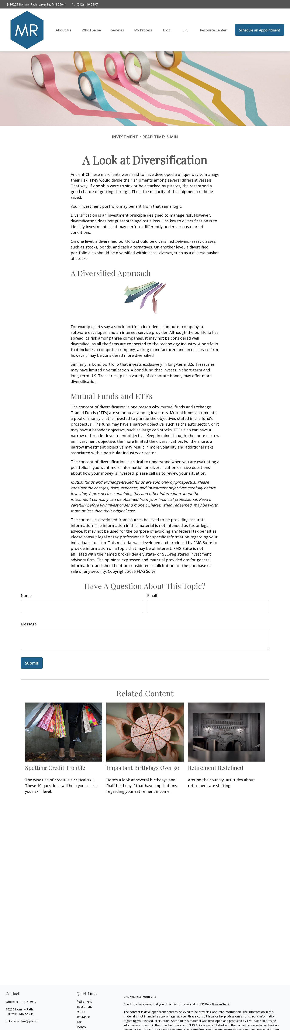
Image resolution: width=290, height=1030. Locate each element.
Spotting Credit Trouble (55, 767)
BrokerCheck (220, 1004)
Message (29, 623)
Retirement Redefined (215, 767)
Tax (79, 1022)
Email (152, 595)
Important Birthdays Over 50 (142, 767)
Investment (84, 1007)
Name (26, 595)
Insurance (83, 1017)
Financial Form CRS (143, 997)
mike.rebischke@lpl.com (22, 1021)
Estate (80, 1012)
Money (81, 1027)
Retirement (84, 1001)
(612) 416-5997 (87, 4)
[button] (63, 29)
